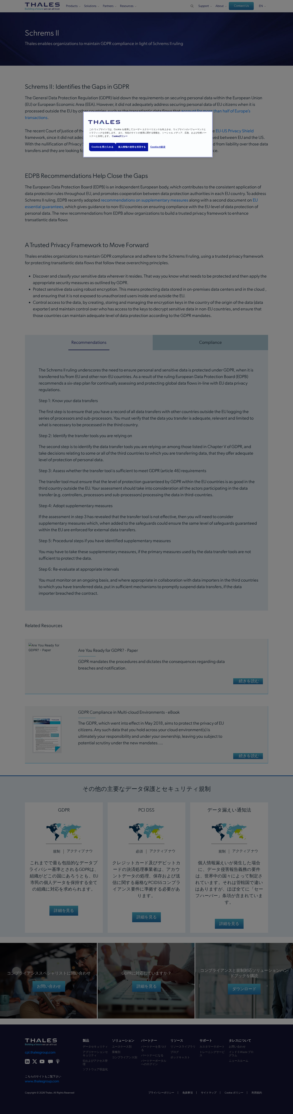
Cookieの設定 (157, 146)
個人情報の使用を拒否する (132, 146)
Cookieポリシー (120, 136)
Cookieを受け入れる (102, 146)
